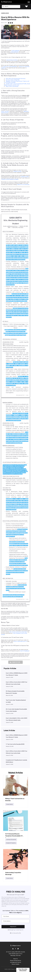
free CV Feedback (24, 651)
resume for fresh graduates (10, 66)
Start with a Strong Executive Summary (15, 78)
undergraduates (14, 51)
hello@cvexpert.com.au (17, 953)
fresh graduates (16, 50)
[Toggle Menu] (29, 2)
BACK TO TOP (16, 662)
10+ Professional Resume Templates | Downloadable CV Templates (13, 835)
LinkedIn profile (17, 171)
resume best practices (11, 60)
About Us (15, 958)
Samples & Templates (11, 842)
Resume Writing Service (15, 960)
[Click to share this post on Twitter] (10, 23)
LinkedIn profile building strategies (9, 179)
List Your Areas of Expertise (12, 79)
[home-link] (13, 948)
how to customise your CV (20, 641)
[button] (23, 970)
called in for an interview (23, 184)
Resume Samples (15, 964)
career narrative (5, 111)
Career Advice (5, 13)
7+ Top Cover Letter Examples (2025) (15, 744)
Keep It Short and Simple (12, 86)
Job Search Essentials (11, 839)
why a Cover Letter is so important (18, 632)
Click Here (18, 955)
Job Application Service (15, 962)
